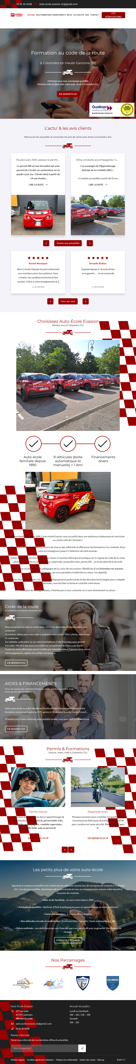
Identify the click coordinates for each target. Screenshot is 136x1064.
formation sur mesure (111, 568)
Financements (58, 15)
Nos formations (43, 15)
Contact (94, 15)
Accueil (31, 15)
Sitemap (100, 1059)
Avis (87, 15)
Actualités (78, 15)
